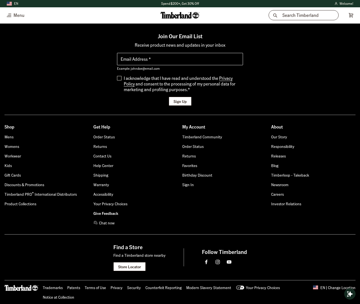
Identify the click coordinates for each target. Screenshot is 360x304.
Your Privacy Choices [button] (263, 287)
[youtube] (228, 261)
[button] (188, 184)
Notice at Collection (58, 297)
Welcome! (343, 3)
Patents (73, 287)
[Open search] (350, 294)
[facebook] (206, 261)
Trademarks (53, 287)
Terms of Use (95, 287)
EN (16, 3)
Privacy (117, 287)
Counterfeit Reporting (163, 287)
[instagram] (217, 261)
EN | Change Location (338, 287)
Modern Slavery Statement (208, 287)
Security (134, 287)
